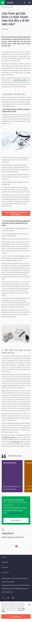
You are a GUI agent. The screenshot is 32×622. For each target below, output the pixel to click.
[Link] (2, 2)
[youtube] (8, 599)
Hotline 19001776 (16, 520)
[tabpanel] (13, 476)
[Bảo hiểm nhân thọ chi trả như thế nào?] (12, 476)
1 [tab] (2, 495)
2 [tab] (5, 495)
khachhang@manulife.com (16, 513)
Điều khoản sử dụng (7, 578)
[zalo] (13, 599)
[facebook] (3, 599)
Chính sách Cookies (9, 582)
